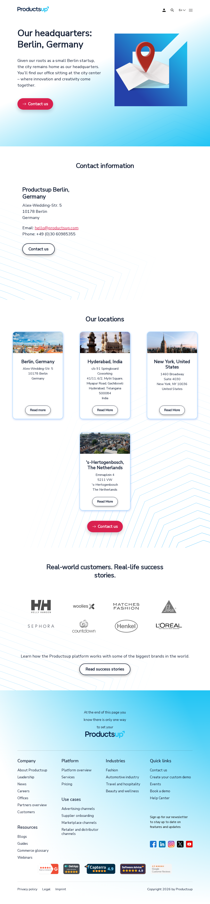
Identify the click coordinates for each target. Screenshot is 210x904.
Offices (22, 798)
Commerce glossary (33, 851)
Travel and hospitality (123, 784)
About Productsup (32, 770)
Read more (38, 410)
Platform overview (76, 770)
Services (68, 777)
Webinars (24, 858)
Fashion (112, 770)
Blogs (22, 837)
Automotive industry (122, 777)
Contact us (38, 104)
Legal (46, 889)
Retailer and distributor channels (80, 832)
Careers (23, 791)
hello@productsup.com (56, 228)
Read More (105, 410)
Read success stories (105, 669)
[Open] (172, 10)
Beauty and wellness (122, 791)
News (21, 784)
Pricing (67, 784)
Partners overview (32, 805)
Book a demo (160, 791)
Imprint (60, 889)
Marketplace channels (79, 823)
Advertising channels (78, 809)
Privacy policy (27, 889)
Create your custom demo (170, 777)
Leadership (25, 777)
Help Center (160, 798)
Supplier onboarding (78, 816)
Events (155, 784)
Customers (26, 812)
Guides (22, 844)
